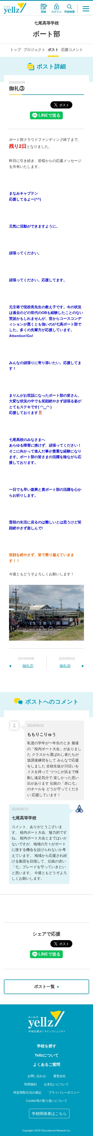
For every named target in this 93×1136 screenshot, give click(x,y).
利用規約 (30, 1084)
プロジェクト (34, 50)
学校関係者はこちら (49, 1113)
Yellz (15, 8)
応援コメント (72, 50)
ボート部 (46, 34)
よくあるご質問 (46, 1064)
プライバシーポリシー (64, 1092)
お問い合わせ (36, 1076)
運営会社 (59, 1076)
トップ (15, 50)
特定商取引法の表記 (27, 1092)
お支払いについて (56, 1084)
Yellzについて (47, 1055)
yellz (46, 1021)
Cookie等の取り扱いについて (46, 1101)
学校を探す (46, 1046)
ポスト (53, 50)
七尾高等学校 (46, 23)
